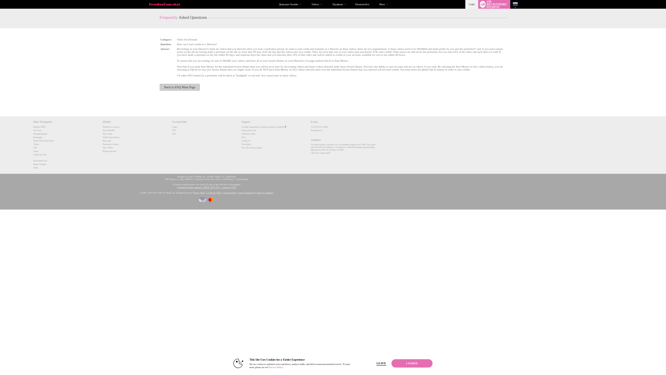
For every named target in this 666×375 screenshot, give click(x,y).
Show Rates (108, 134)
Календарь (37, 137)
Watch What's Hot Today (43, 141)
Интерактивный (40, 134)
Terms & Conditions (265, 193)
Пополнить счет (40, 161)
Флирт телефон (39, 164)
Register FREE (39, 127)
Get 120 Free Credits (319, 127)
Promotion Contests (111, 144)
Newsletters (246, 144)
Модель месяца (109, 151)
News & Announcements (251, 148)
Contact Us (246, 141)
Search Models (109, 130)
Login (472, 4)
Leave (381, 363)
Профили (337, 4)
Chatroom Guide (248, 134)
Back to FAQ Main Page (179, 87)
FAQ (243, 137)
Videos (315, 4)
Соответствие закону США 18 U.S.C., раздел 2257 (206, 187)
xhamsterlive (362, 4)
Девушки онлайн (288, 4)
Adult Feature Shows (111, 137)
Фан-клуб (107, 141)
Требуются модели (111, 127)
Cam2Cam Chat (39, 154)
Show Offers (108, 148)
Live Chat (37, 130)
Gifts (174, 134)
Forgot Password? (249, 130)
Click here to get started (320, 153)
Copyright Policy (230, 193)
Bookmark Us (316, 130)
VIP (35, 148)
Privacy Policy (199, 193)
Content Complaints (246, 193)
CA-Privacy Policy (214, 193)
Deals (35, 167)
